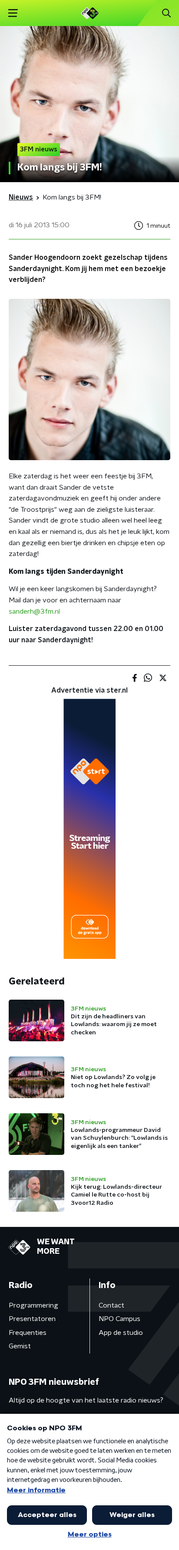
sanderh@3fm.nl (34, 611)
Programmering (33, 1305)
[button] (12, 13)
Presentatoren (32, 1318)
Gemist (20, 1346)
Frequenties (27, 1332)
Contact (111, 1305)
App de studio (121, 1332)
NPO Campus (119, 1318)
